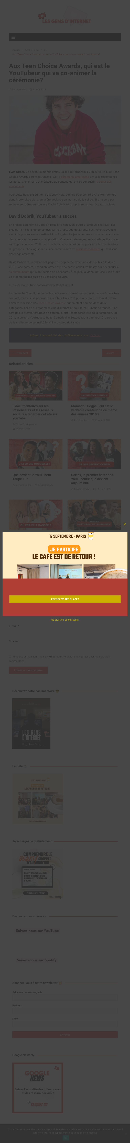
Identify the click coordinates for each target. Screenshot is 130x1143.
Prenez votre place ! (65, 599)
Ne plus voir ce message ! (65, 619)
